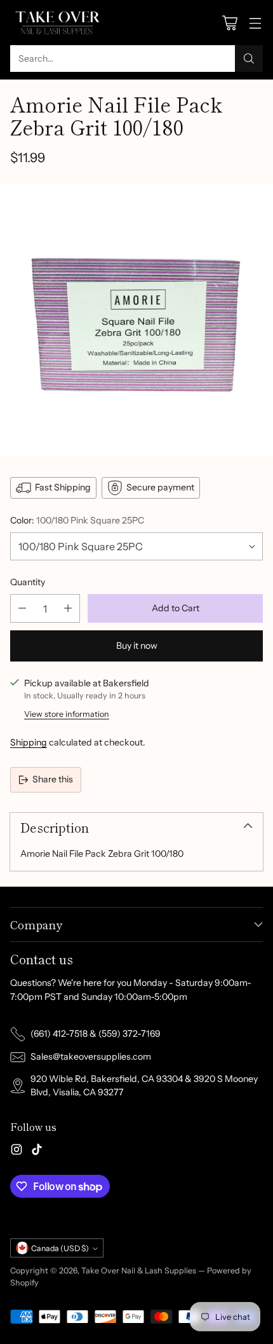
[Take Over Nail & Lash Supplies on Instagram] (16, 1151)
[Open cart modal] (229, 23)
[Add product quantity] (68, 608)
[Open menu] (255, 23)
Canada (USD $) (60, 1248)
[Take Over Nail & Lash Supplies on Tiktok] (36, 1151)
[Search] (249, 58)
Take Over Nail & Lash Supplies (138, 1270)
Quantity (27, 582)
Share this (52, 779)
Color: (77, 520)
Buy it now (136, 645)
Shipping (28, 742)
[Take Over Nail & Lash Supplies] (57, 23)
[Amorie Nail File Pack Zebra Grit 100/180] (136, 320)
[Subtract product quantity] (22, 608)
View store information (66, 714)
